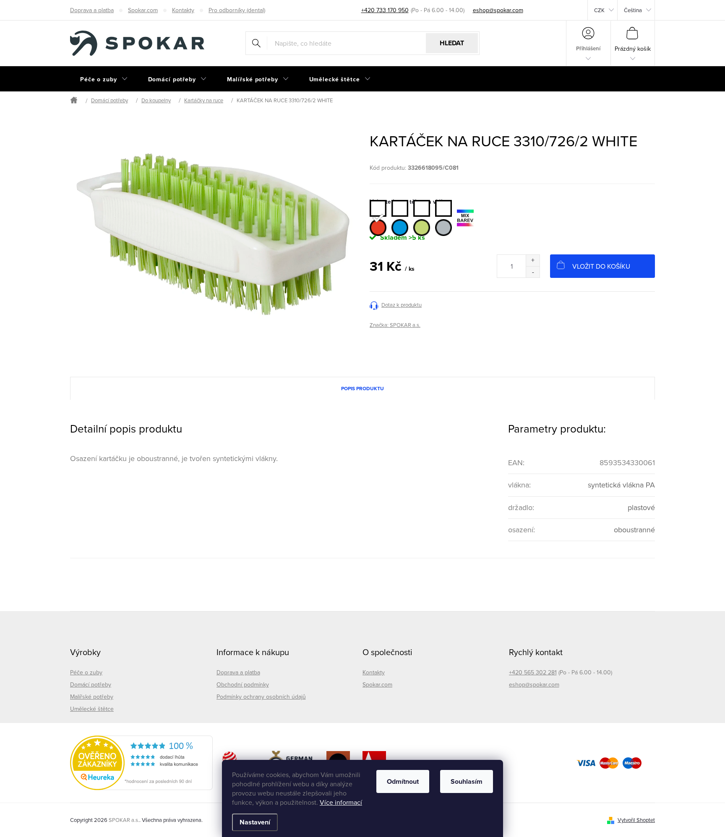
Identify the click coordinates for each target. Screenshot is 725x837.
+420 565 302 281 (533, 672)
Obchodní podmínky (242, 684)
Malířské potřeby (91, 696)
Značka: (395, 325)
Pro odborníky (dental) (237, 10)
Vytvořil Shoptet (636, 820)
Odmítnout (403, 781)
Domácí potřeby (90, 684)
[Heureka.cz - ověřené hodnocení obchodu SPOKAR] (141, 763)
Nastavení (255, 822)
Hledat (452, 43)
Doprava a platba (92, 10)
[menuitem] (104, 79)
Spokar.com (143, 10)
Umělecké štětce (92, 708)
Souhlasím (466, 781)
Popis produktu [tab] (362, 388)
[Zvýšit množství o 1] (533, 260)
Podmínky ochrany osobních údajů (261, 696)
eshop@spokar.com (534, 684)
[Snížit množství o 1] (533, 271)
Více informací (341, 802)
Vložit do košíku (601, 266)
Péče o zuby (86, 672)
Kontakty (183, 10)
